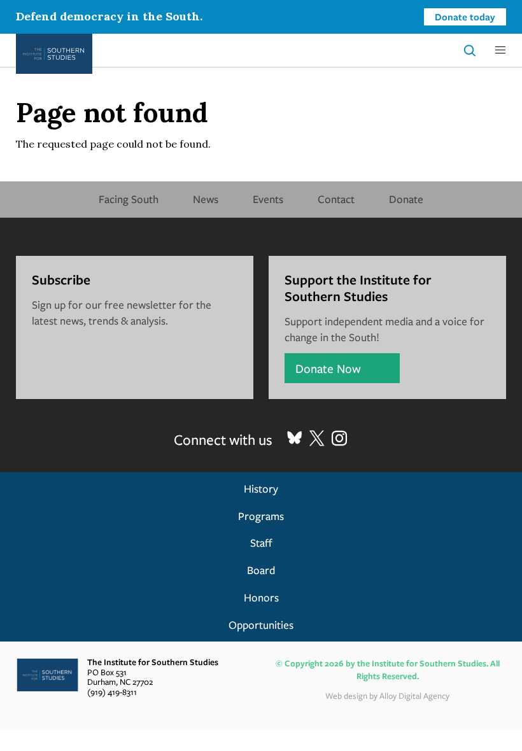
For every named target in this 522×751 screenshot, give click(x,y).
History (261, 488)
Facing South (129, 199)
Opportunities (261, 624)
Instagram (339, 438)
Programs (261, 516)
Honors (261, 597)
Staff (261, 542)
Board (261, 570)
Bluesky (294, 438)
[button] (500, 50)
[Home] (54, 54)
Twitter (317, 438)
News (205, 199)
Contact (336, 199)
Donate (406, 199)
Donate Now (328, 368)
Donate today (465, 16)
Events (268, 199)
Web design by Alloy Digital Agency (387, 695)
